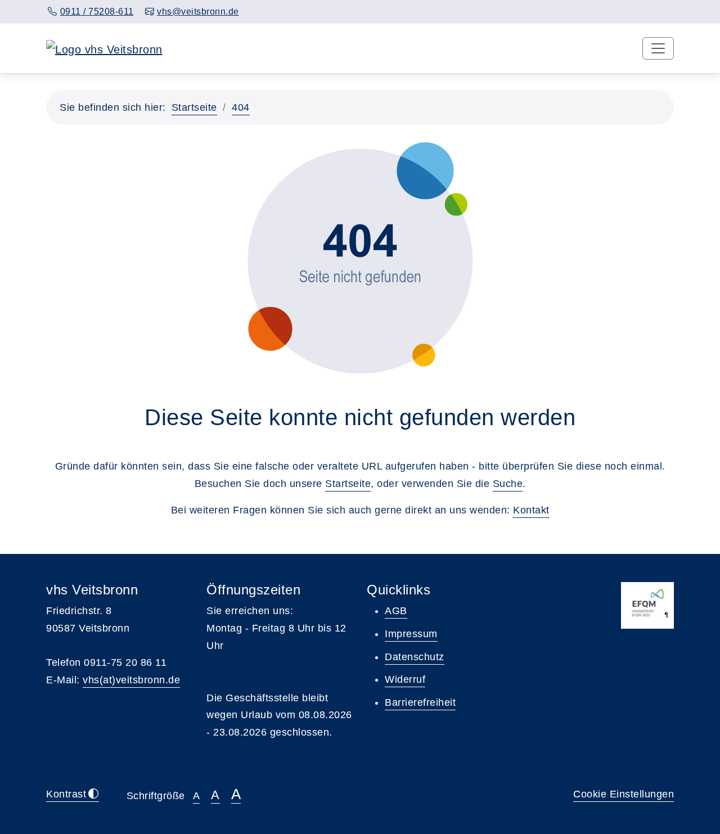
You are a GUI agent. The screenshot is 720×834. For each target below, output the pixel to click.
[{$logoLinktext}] (104, 48)
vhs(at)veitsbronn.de (131, 680)
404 (241, 107)
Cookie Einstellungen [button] (623, 794)
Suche (508, 483)
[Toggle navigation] (658, 48)
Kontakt (531, 510)
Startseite (194, 107)
